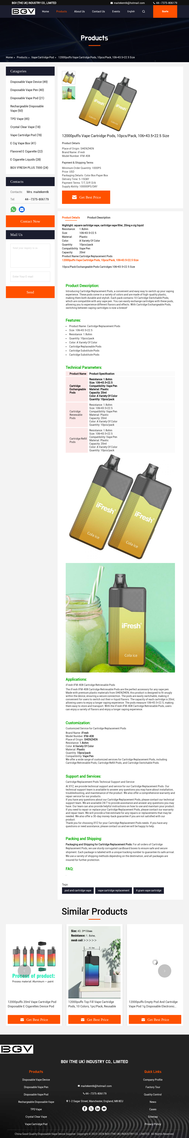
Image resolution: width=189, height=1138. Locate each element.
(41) (23, 143)
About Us (79, 11)
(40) (27, 90)
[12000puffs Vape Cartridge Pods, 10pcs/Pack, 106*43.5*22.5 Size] (108, 102)
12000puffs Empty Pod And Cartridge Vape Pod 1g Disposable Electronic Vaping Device (153, 1004)
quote (165, 11)
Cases (152, 1109)
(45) (19, 119)
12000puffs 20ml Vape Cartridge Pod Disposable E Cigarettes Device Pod (32, 1004)
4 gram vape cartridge (148, 890)
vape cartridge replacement (113, 890)
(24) (29, 167)
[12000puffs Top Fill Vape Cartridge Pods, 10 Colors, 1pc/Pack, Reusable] (94, 962)
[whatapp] (13, 209)
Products (61, 11)
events (116, 11)
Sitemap (153, 1116)
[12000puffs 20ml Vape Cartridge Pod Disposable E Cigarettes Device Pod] (34, 962)
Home (45, 11)
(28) (25, 159)
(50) (27, 108)
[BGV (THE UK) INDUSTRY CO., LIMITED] (23, 11)
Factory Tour (153, 1087)
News (153, 1101)
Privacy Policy (153, 1124)
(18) (25, 127)
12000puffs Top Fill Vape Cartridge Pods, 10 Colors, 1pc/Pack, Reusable (92, 1004)
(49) (29, 82)
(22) (26, 151)
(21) (27, 98)
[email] (21, 209)
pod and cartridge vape (78, 890)
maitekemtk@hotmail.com (129, 2)
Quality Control (153, 1094)
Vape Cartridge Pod (42, 57)
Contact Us (98, 11)
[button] (24, 971)
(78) (26, 135)
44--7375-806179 (166, 2)
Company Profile (152, 1079)
